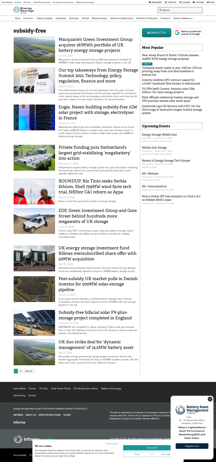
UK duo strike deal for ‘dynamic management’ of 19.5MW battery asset (96, 344)
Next (27, 371)
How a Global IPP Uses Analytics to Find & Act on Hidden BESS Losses (171, 198)
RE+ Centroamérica (154, 186)
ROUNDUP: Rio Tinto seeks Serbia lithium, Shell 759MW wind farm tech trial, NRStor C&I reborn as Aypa (95, 186)
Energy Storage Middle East (159, 134)
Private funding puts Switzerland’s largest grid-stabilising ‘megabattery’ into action (95, 153)
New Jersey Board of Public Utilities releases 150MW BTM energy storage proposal (170, 57)
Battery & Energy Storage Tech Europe (166, 160)
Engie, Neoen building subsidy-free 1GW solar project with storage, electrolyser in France (98, 112)
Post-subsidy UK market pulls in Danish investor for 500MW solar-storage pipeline (98, 284)
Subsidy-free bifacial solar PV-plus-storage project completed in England (95, 315)
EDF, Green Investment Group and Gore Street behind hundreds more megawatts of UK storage (98, 216)
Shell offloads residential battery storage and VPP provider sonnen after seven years (170, 99)
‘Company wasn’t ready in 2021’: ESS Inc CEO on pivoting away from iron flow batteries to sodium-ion (172, 71)
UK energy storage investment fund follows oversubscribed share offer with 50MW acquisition (98, 253)
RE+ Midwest (150, 173)
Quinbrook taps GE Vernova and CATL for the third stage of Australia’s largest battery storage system (172, 109)
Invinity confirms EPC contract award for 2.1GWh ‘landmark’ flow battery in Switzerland (171, 81)
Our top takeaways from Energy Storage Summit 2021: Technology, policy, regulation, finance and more (98, 75)
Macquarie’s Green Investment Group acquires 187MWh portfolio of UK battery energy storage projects (95, 45)
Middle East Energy (154, 147)
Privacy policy (112, 443)
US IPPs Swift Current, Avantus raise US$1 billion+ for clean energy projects (168, 90)
